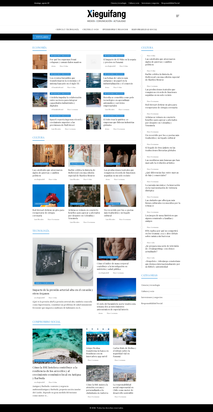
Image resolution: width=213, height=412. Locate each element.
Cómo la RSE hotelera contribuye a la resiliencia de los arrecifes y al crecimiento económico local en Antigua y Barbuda (57, 373)
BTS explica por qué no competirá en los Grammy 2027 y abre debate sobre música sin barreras (161, 233)
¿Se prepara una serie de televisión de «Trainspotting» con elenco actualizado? (162, 249)
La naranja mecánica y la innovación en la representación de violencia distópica (162, 188)
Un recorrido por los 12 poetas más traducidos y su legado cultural (118, 213)
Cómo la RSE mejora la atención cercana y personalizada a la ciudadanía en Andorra (97, 388)
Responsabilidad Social (45, 360)
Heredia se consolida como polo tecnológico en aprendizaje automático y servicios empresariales (118, 101)
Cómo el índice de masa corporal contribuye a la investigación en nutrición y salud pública (113, 266)
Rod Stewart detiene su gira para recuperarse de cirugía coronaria (48, 213)
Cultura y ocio (41, 164)
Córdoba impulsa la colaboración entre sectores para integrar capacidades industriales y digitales (65, 101)
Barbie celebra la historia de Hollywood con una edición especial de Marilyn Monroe (81, 173)
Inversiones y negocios (60, 55)
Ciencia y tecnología (44, 283)
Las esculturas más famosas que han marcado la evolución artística (162, 161)
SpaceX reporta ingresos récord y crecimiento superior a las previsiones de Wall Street (66, 122)
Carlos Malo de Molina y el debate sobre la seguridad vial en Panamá (124, 352)
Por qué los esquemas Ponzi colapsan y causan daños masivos (65, 60)
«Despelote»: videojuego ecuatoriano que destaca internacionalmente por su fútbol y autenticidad (162, 264)
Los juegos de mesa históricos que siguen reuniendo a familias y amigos (161, 218)
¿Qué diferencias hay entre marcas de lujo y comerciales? (162, 174)
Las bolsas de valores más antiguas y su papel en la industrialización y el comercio (118, 81)
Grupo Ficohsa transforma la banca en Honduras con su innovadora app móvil (97, 352)
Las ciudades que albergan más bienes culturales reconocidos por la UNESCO (162, 203)
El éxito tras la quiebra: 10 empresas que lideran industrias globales (118, 122)
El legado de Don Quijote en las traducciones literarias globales (160, 149)
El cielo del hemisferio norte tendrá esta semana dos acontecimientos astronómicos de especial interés (116, 307)
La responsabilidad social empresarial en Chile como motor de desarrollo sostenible (123, 388)
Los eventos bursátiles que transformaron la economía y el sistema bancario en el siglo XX (65, 81)
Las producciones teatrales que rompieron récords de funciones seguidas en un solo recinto (119, 173)
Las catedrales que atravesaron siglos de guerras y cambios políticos (47, 173)
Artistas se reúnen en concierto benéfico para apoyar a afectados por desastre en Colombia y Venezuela (84, 214)
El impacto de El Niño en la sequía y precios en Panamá (119, 60)
